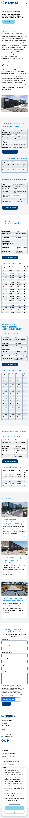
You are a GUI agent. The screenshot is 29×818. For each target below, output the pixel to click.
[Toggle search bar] (22, 3)
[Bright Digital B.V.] (19, 816)
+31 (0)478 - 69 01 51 (8, 734)
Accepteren (14, 808)
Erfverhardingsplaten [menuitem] (7, 758)
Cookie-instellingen (14, 804)
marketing (15, 816)
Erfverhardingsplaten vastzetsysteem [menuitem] (11, 761)
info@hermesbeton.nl (8, 736)
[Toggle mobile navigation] (26, 3)
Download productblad (10, 152)
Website (10, 816)
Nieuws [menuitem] (3, 767)
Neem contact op (8, 22)
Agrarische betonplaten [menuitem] (8, 756)
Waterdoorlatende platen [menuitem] (8, 764)
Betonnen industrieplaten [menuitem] (8, 753)
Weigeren (14, 812)
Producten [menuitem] (4, 750)
